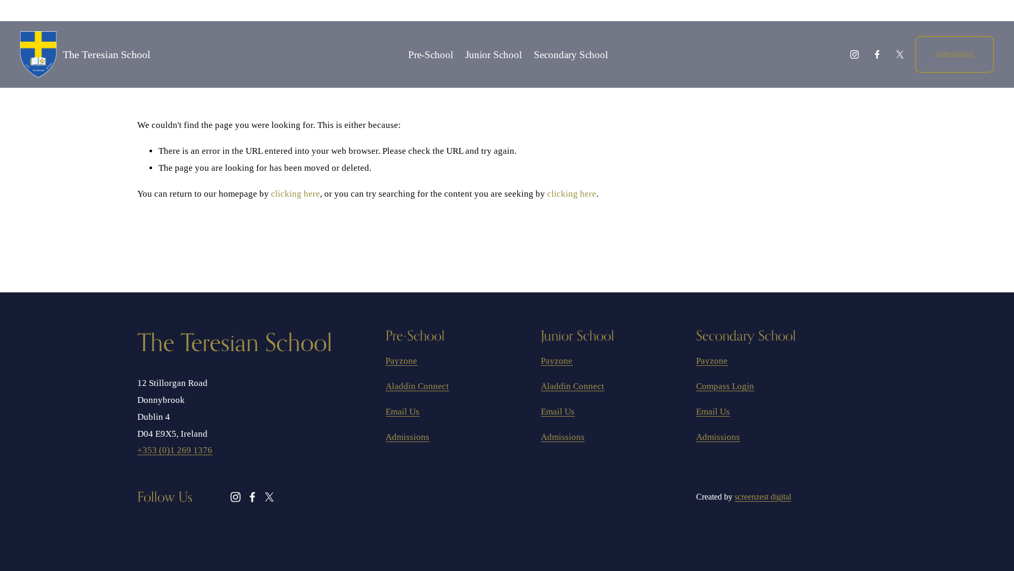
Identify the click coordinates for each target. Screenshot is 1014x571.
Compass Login (725, 386)
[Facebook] (877, 54)
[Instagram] (854, 54)
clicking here (295, 194)
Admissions (954, 54)
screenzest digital (763, 496)
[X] (900, 54)
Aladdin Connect (417, 386)
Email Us (402, 412)
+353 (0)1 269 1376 (174, 450)
